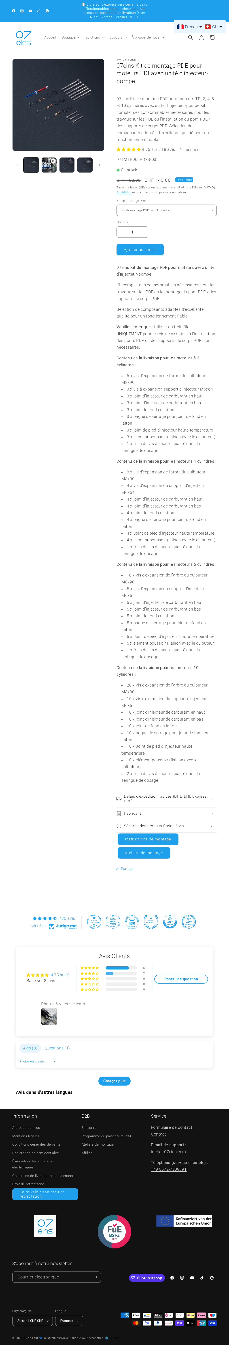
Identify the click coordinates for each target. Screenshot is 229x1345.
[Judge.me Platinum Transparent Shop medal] (94, 922)
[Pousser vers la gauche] (17, 165)
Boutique (69, 37)
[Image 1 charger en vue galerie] (31, 165)
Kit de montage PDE (131, 201)
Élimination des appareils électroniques (32, 1164)
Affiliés (87, 1153)
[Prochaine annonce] (154, 10)
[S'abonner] (95, 1277)
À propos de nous (146, 37)
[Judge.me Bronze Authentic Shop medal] (151, 922)
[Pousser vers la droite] (99, 165)
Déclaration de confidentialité (35, 1153)
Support (116, 37)
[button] (70, 37)
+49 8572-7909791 (169, 1169)
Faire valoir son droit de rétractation (42, 1194)
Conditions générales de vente (36, 1144)
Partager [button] (128, 869)
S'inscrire (89, 1128)
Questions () (57, 1048)
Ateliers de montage (144, 853)
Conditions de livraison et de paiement (42, 1176)
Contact (158, 1134)
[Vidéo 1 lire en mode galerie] (49, 165)
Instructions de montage (148, 839)
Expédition (124, 192)
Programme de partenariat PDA (106, 1136)
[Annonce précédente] (75, 10)
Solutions (92, 37)
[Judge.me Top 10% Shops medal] (170, 922)
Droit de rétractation (28, 1184)
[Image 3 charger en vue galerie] (85, 165)
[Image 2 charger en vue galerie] (67, 165)
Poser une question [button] (181, 979)
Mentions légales (26, 1136)
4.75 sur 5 (60, 975)
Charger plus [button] (114, 1081)
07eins (28, 1338)
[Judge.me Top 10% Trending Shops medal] (189, 922)
